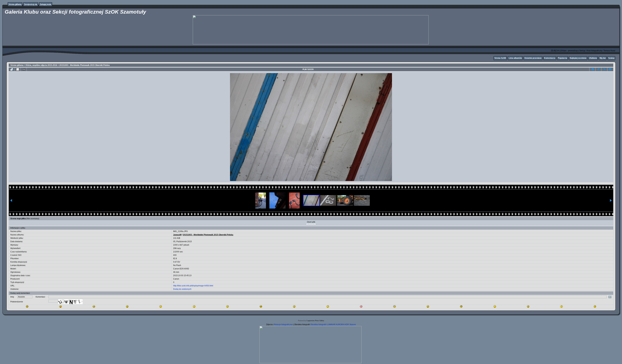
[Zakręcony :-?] (328, 306)
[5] (315, 224)
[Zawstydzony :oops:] (361, 306)
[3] (311, 224)
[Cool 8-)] (261, 306)
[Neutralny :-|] (160, 306)
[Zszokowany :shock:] (394, 306)
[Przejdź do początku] (592, 69)
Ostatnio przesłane (533, 58)
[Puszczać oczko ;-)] (495, 306)
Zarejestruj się (30, 4)
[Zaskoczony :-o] (294, 306)
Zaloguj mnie (45, 4)
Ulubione (593, 58)
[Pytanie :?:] (595, 306)
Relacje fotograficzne (283, 324)
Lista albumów (515, 58)
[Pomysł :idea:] (528, 306)
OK (610, 297)
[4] (313, 224)
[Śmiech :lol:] (27, 306)
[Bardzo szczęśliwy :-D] (94, 306)
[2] (309, 224)
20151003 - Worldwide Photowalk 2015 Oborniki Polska (84, 65)
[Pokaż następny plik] (604, 69)
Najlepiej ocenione (578, 58)
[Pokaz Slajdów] (24, 69)
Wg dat (602, 58)
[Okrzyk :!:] (561, 306)
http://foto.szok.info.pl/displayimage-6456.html (193, 286)
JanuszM (177, 235)
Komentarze (549, 58)
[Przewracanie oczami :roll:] (461, 306)
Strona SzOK (500, 58)
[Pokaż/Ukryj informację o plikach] (18, 69)
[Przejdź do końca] (610, 69)
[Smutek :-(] (194, 306)
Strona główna (15, 4)
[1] (307, 224)
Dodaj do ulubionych (182, 289)
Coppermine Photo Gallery (315, 320)
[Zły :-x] (428, 306)
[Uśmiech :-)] (127, 306)
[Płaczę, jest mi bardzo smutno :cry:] (227, 306)
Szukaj (611, 58)
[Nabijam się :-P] (60, 306)
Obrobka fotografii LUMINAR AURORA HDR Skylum (333, 324)
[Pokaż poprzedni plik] (598, 69)
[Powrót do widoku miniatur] (12, 69)
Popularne (562, 58)
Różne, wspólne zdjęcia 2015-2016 (41, 65)
